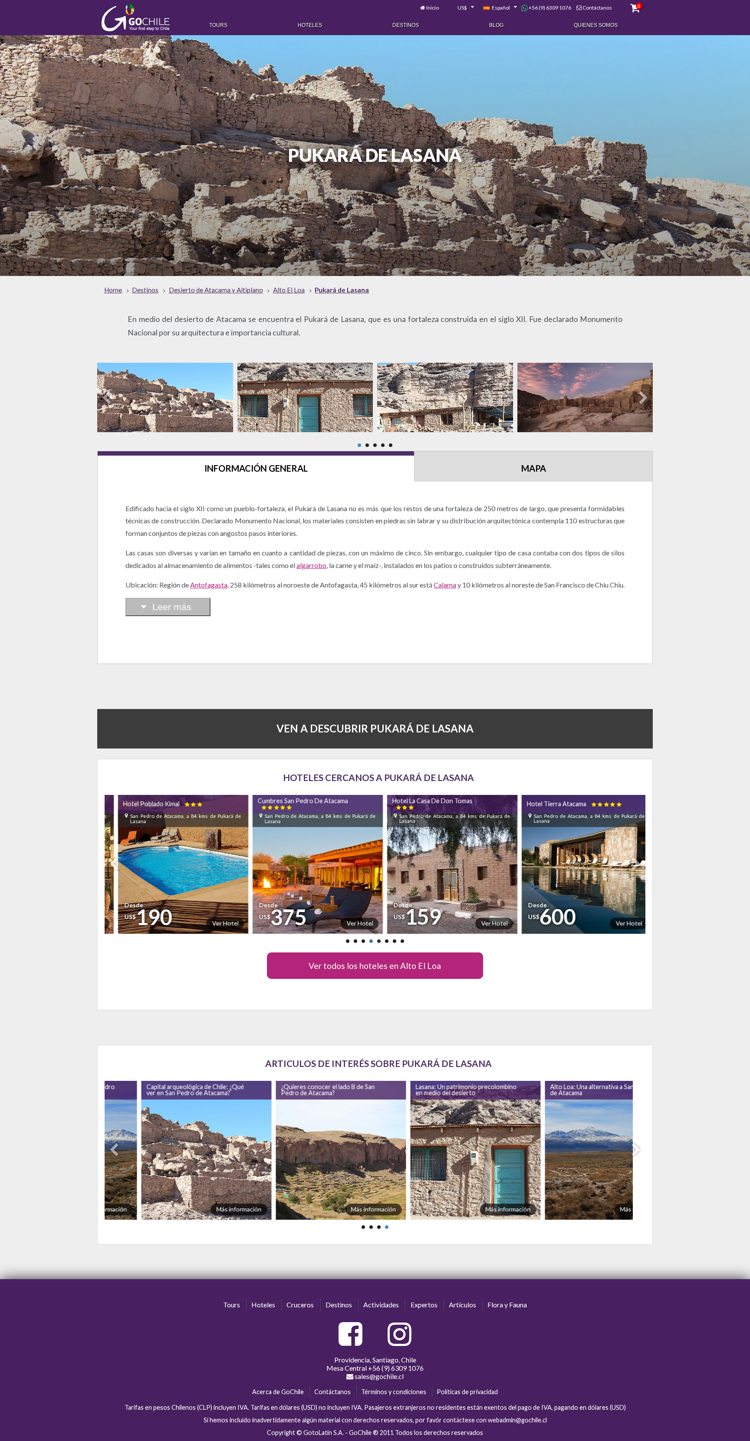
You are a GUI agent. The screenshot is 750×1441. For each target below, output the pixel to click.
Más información (205, 1209)
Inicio (432, 7)
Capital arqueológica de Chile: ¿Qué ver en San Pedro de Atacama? (162, 1089)
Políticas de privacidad (467, 1391)
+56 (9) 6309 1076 (549, 7)
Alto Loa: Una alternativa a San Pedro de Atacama (568, 1089)
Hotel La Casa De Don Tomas (419, 803)
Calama (445, 585)
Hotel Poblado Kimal (150, 803)
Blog (496, 25)
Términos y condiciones (393, 1391)
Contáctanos (597, 7)
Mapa (533, 468)
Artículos (462, 1304)
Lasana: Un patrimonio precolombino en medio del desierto (433, 1089)
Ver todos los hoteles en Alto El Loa (375, 966)
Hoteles (310, 25)
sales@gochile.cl (378, 1376)
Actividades (381, 1304)
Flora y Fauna (507, 1304)
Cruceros (300, 1304)
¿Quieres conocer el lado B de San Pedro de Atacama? (295, 1089)
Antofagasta (208, 585)
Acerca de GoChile (278, 1391)
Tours (218, 25)
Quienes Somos (596, 25)
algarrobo (311, 565)
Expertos (424, 1304)
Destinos (405, 25)
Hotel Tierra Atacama (561, 803)
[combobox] (461, 8)
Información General (256, 468)
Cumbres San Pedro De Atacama (289, 803)
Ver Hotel (211, 923)
